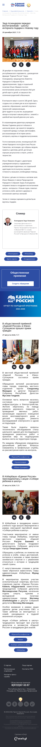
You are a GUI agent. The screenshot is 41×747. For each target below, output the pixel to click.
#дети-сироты (12, 259)
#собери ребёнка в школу (20, 645)
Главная (5, 11)
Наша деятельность (17, 11)
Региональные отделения (9, 670)
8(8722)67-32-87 (20, 685)
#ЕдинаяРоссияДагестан (21, 457)
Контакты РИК (27, 669)
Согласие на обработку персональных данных (20, 728)
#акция (20, 639)
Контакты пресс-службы (10, 675)
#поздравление (29, 259)
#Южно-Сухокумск (20, 467)
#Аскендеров (13, 254)
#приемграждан (20, 462)
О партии (7, 665)
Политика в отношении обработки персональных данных (20, 725)
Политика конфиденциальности (20, 722)
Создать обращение (20, 284)
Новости (30, 11)
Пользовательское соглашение (20, 720)
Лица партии (27, 665)
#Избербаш (21, 650)
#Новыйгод (29, 254)
